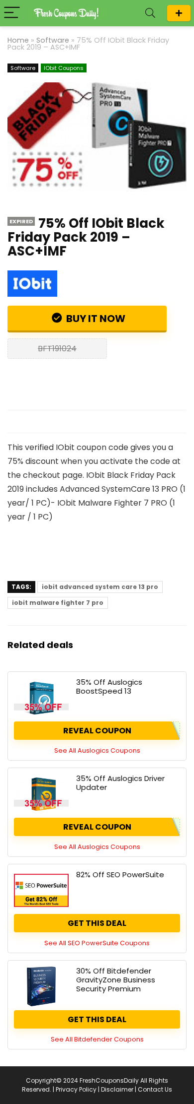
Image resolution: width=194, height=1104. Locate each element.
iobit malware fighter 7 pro (57, 602)
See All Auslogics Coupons (97, 750)
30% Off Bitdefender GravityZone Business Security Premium (115, 980)
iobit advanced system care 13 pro (100, 587)
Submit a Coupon (179, 13)
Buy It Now (94, 318)
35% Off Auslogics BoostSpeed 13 (109, 686)
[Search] (150, 13)
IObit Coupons (64, 68)
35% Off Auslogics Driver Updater (120, 782)
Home (18, 40)
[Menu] (12, 13)
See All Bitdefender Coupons (97, 1039)
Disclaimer (117, 1089)
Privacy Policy (76, 1089)
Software (52, 40)
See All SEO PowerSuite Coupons (97, 943)
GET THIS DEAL (97, 923)
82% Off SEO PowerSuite (120, 874)
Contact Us (155, 1089)
